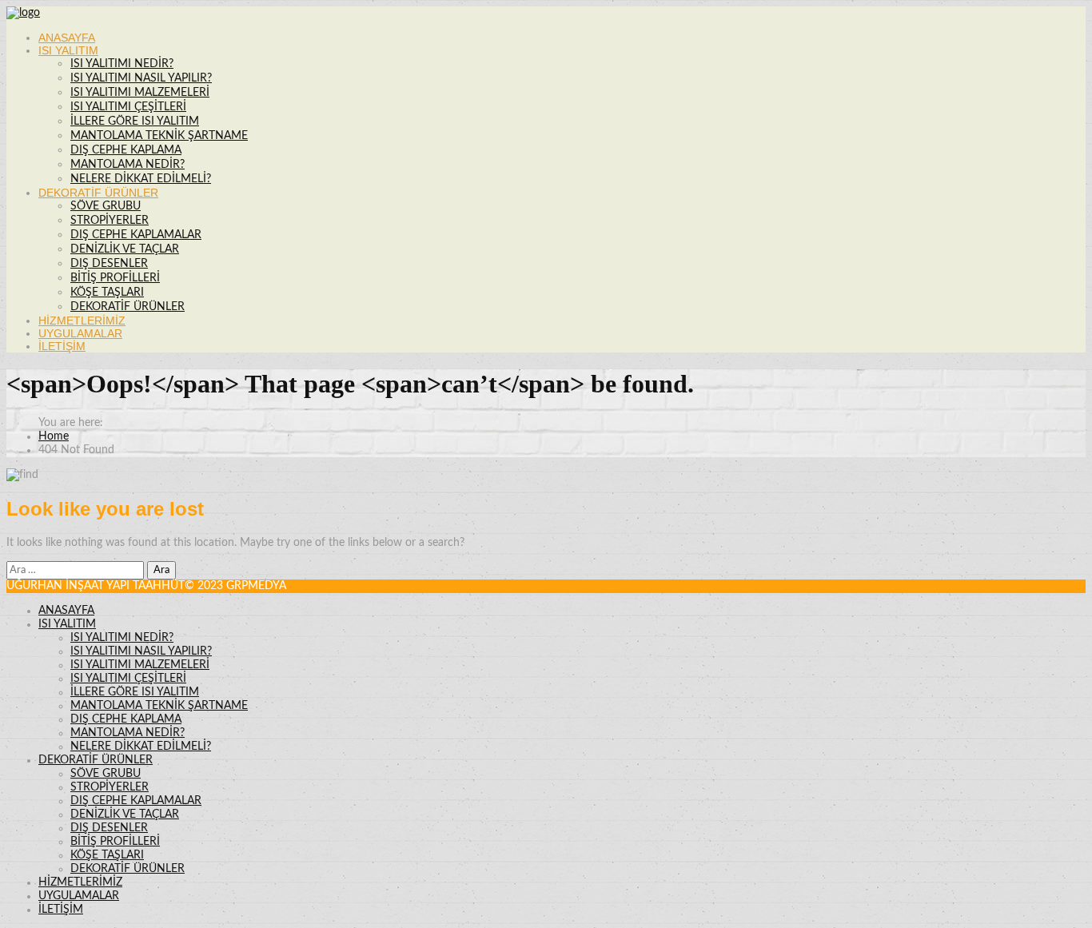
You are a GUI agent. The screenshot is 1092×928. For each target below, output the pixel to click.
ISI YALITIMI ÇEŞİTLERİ (128, 107)
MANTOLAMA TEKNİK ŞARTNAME (159, 135)
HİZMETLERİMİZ (82, 320)
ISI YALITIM (68, 50)
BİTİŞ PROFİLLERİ (115, 278)
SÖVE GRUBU (105, 206)
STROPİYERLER (109, 220)
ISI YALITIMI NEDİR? (121, 64)
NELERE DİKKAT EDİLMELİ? (140, 179)
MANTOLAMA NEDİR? (127, 164)
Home (53, 436)
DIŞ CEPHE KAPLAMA (125, 150)
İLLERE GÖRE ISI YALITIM (134, 121)
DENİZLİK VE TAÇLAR (124, 249)
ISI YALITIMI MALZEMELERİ (139, 92)
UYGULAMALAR (80, 333)
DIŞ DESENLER (109, 263)
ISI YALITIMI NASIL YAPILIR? (141, 78)
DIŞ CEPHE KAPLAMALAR (135, 235)
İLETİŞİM (62, 346)
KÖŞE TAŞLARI (107, 292)
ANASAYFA (66, 37)
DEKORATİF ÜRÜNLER (98, 192)
